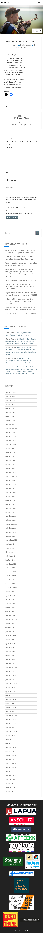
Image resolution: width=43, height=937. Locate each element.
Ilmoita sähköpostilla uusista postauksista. (19, 214)
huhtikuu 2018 (10, 711)
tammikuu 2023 (10, 484)
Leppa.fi (5, 2)
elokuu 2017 (9, 743)
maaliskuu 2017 (11, 763)
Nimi (7, 172)
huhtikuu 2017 (10, 759)
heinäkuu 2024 (10, 412)
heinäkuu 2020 (10, 604)
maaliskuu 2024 (11, 428)
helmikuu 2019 (10, 671)
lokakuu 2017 (10, 735)
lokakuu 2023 (10, 448)
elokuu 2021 (9, 552)
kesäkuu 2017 (10, 751)
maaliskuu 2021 (11, 572)
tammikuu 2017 (10, 771)
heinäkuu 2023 (10, 460)
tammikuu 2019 (10, 675)
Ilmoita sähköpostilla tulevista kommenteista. (20, 208)
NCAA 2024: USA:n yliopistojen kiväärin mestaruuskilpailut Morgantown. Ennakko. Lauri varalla (19, 360)
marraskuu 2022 (11, 492)
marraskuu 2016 (11, 779)
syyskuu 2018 (10, 691)
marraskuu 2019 (11, 636)
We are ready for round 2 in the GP (17, 280)
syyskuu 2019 (10, 643)
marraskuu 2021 (11, 540)
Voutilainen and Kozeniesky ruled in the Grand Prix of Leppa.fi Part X (19, 258)
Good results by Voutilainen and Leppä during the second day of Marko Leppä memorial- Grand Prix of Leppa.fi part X (19, 271)
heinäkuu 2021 (10, 556)
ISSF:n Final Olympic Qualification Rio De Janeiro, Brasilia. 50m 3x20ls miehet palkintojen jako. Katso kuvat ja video (20, 350)
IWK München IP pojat (21, 117)
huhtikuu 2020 (10, 615)
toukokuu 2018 (10, 707)
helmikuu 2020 (10, 623)
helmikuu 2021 (10, 576)
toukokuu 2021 (10, 564)
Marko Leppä (25, 45)
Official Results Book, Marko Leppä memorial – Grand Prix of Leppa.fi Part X (21, 251)
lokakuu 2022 (10, 496)
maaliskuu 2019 (11, 667)
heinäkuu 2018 (10, 699)
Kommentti (9, 148)
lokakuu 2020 (10, 592)
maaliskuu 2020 (11, 619)
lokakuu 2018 (10, 687)
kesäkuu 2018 (10, 703)
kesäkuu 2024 (10, 416)
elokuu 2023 (9, 456)
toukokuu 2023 (10, 468)
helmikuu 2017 (10, 767)
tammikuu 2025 (10, 392)
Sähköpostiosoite (11, 180)
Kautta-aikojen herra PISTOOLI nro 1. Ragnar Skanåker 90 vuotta (20, 333)
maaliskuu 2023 (11, 476)
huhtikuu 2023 (10, 472)
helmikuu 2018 (10, 719)
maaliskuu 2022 (11, 524)
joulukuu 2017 (10, 727)
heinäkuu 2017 (10, 747)
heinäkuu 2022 (10, 508)
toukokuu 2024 (10, 420)
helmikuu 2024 (10, 432)
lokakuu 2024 (10, 404)
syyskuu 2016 (10, 787)
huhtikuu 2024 (10, 424)
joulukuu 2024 (10, 396)
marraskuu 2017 (11, 731)
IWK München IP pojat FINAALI (21, 124)
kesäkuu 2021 (10, 560)
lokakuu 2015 (10, 791)
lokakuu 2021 (10, 544)
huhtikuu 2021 (10, 568)
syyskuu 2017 (10, 739)
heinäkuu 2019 (10, 651)
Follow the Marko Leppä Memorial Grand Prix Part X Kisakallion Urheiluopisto (19, 300)
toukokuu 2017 (10, 755)
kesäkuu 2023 (10, 464)
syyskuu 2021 (10, 548)
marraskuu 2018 (11, 683)
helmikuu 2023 (10, 480)
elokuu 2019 (9, 647)
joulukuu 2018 (10, 679)
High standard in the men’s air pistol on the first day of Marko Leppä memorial (20, 293)
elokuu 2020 (9, 600)
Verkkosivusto (10, 187)
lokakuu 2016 (10, 783)
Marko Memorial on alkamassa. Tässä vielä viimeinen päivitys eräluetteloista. (20, 308)
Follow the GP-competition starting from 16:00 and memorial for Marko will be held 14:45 (20, 286)
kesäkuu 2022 (10, 512)
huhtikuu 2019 (10, 663)
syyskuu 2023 (10, 452)
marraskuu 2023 (11, 444)
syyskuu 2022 (10, 500)
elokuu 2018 (9, 695)
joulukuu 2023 (10, 440)
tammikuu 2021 (10, 580)
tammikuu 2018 (10, 723)
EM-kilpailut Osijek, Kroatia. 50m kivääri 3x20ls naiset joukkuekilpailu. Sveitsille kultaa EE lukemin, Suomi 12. (20, 341)
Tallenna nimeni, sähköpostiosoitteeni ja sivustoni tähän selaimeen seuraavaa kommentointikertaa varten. (21, 199)
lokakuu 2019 (10, 640)
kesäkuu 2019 (10, 655)
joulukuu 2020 (10, 584)
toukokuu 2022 (10, 516)
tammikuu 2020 (10, 628)
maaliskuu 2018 (11, 715)
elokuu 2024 (9, 408)
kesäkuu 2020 (10, 608)
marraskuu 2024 (11, 400)
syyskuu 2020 (10, 596)
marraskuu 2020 (11, 588)
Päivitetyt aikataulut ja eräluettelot (17, 314)
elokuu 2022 (9, 504)
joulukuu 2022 (10, 488)
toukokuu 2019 (10, 659)
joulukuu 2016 (10, 775)
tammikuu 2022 (10, 532)
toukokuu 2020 (10, 612)
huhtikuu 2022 (10, 520)
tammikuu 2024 (10, 436)
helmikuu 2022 (10, 528)
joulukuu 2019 (10, 632)
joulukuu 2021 (10, 536)
